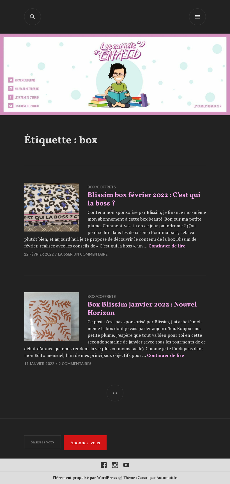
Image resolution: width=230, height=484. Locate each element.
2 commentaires (75, 363)
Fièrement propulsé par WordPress (85, 477)
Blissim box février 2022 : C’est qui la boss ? (144, 199)
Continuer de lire (166, 246)
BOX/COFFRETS (102, 187)
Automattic (167, 477)
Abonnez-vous (85, 442)
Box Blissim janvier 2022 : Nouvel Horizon (142, 309)
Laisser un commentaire (82, 254)
